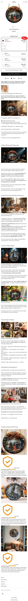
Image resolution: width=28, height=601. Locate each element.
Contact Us (3, 584)
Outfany (14, 2)
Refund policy (4, 586)
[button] (14, 41)
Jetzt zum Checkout (14, 74)
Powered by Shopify (14, 599)
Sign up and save (5, 590)
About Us (3, 581)
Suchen (2, 577)
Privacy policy (4, 579)
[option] (14, 15)
